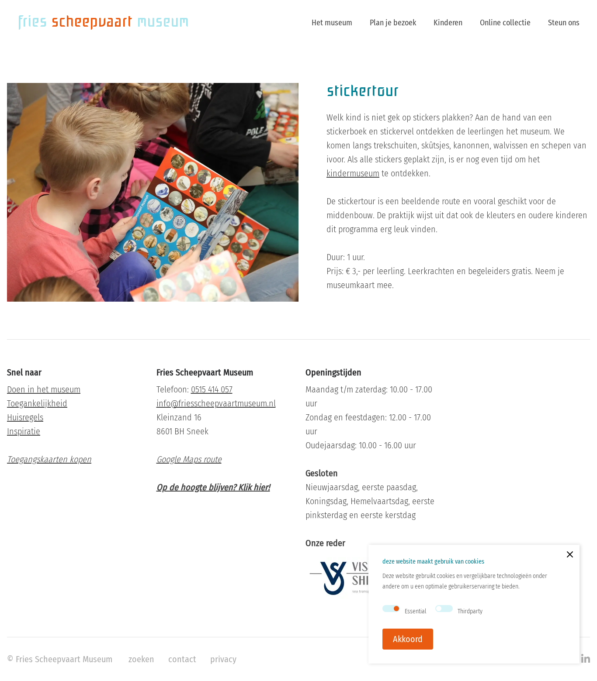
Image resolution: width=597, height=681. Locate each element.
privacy (223, 659)
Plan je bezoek (393, 23)
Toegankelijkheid (37, 403)
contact (182, 659)
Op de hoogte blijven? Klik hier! (213, 487)
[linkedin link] (585, 659)
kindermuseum (352, 173)
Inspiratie (23, 431)
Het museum (332, 23)
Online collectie (505, 23)
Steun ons (564, 23)
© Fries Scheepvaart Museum (59, 659)
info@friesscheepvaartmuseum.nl (216, 403)
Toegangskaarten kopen (49, 459)
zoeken (141, 659)
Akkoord (408, 639)
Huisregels (25, 417)
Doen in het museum (43, 389)
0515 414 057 (212, 389)
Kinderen (448, 23)
